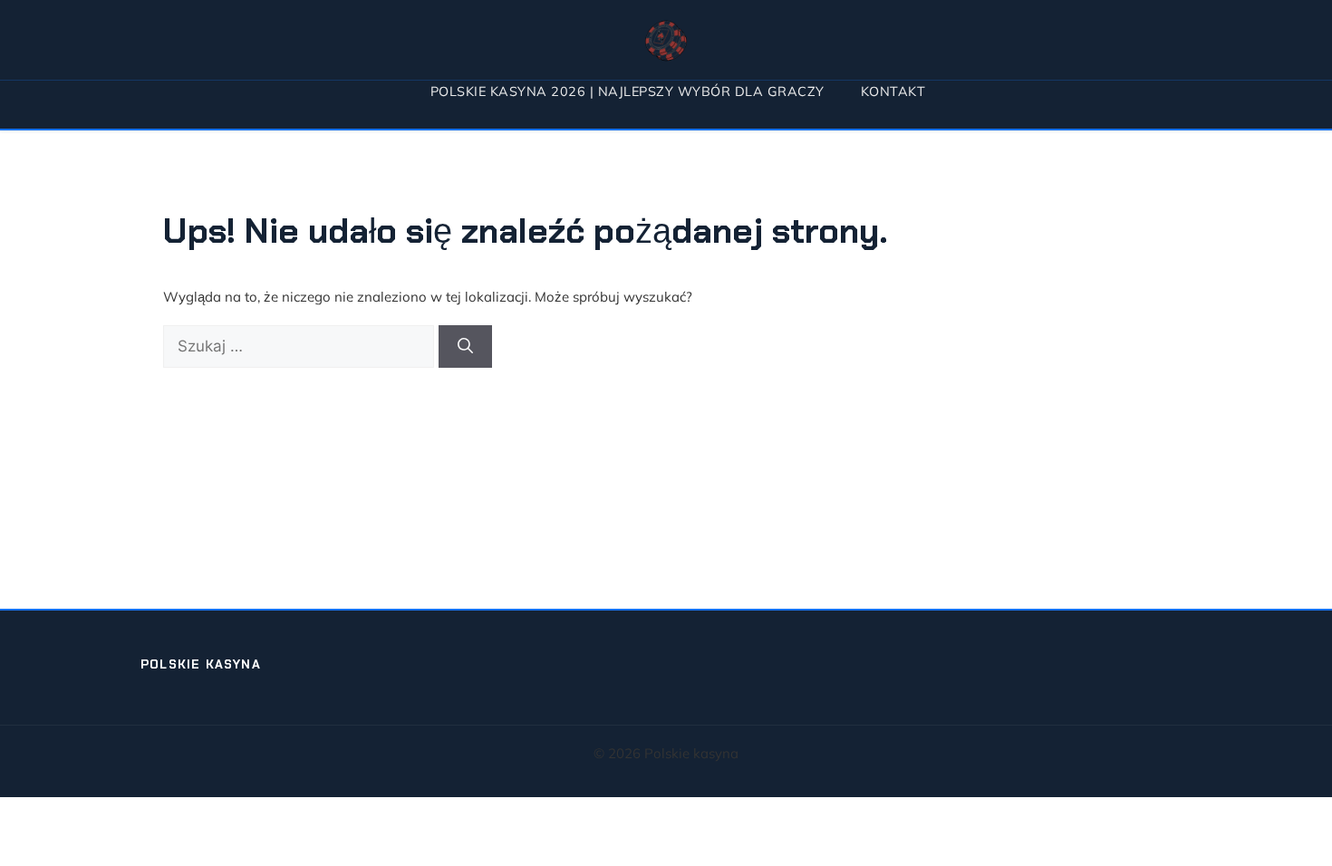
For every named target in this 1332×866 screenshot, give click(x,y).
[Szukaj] (465, 347)
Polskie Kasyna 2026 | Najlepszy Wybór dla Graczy (627, 91)
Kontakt (893, 91)
